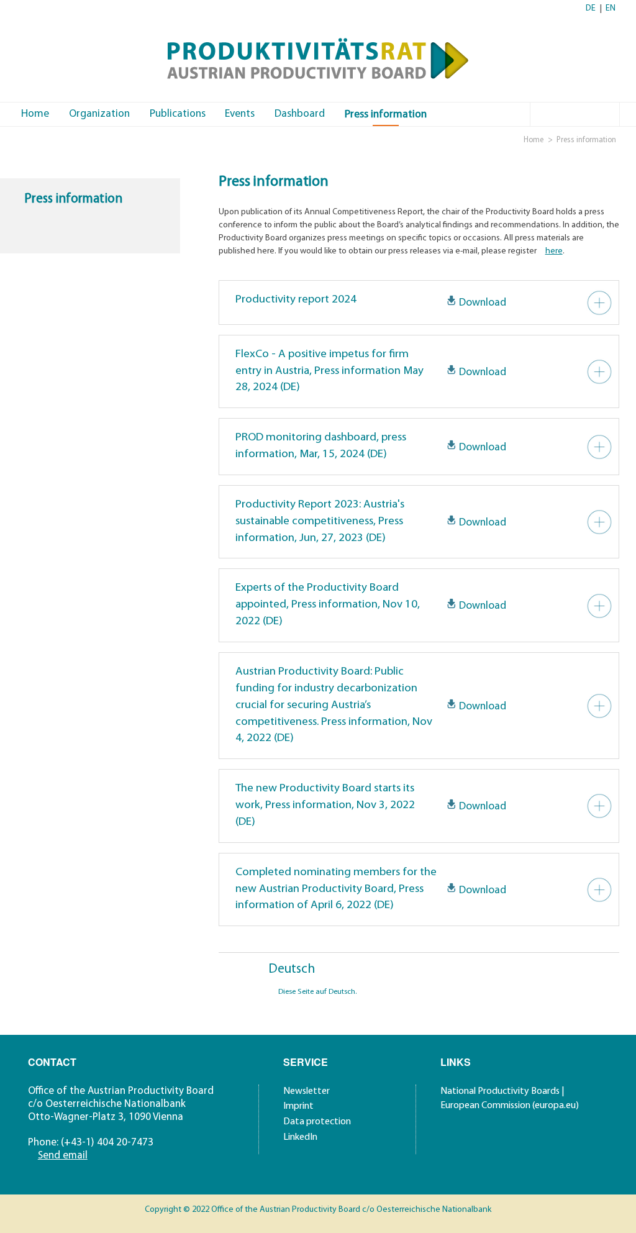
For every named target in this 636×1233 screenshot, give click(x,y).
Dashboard (300, 114)
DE (591, 8)
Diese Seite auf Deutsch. (317, 992)
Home (35, 114)
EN (611, 8)
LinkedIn (300, 1137)
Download (482, 303)
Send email (63, 1155)
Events (240, 114)
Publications (178, 114)
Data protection (317, 1122)
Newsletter (306, 1091)
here (554, 251)
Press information (386, 114)
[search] (609, 113)
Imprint (298, 1106)
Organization (99, 114)
